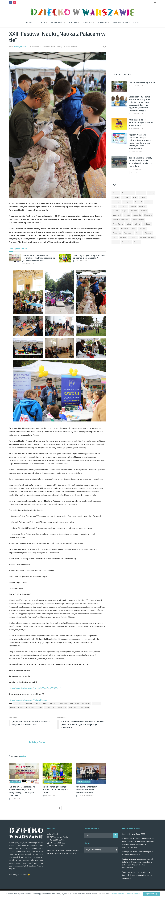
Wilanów (148, 233)
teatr (133, 229)
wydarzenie (73, 707)
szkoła (115, 229)
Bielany (151, 193)
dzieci (135, 197)
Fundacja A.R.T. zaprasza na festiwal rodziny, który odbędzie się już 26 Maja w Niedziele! (39, 258)
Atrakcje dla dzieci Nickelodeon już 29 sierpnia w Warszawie (142, 122)
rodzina (137, 224)
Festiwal (29, 703)
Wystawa (85, 707)
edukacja (116, 202)
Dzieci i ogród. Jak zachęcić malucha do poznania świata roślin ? (89, 256)
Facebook (138, 202)
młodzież (86, 703)
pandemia (137, 215)
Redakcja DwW (20, 47)
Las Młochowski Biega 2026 (142, 82)
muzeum (96, 703)
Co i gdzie (40, 22)
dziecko (143, 197)
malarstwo (74, 703)
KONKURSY (87, 22)
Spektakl (147, 224)
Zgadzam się (151, 894)
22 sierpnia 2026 (136, 86)
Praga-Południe (138, 220)
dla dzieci (125, 197)
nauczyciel (117, 215)
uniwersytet (50, 707)
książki (124, 211)
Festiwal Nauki (41, 703)
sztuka (39, 707)
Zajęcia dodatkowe (147, 237)
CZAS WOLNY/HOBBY (53, 782)
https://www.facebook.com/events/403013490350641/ (34, 688)
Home (29, 22)
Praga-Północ (118, 224)
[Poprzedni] (55, 808)
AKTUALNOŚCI (84, 782)
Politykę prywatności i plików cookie (126, 893)
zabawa (123, 237)
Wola (115, 237)
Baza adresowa (120, 22)
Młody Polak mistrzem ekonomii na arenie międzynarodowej (86, 789)
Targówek (124, 229)
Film (114, 206)
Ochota (127, 215)
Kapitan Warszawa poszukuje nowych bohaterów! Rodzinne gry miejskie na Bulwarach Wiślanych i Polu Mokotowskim (141, 141)
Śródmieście (126, 242)
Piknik (20, 707)
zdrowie (115, 242)
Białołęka (141, 193)
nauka (12, 707)
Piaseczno (148, 215)
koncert (115, 211)
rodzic (129, 224)
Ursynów (142, 229)
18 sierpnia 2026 (136, 129)
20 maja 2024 (29, 264)
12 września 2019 (37, 47)
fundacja (122, 206)
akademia (19, 703)
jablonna (63, 703)
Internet (142, 206)
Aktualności (57, 22)
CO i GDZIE (50, 47)
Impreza (133, 206)
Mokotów (134, 211)
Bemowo (116, 193)
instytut (53, 703)
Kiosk (136, 22)
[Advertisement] (134, 49)
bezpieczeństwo (128, 193)
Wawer (138, 233)
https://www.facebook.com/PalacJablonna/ (28, 700)
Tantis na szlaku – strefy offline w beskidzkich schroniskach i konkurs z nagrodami (140, 161)
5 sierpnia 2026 (136, 152)
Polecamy (102, 22)
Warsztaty (62, 707)
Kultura (73, 22)
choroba (116, 197)
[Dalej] (60, 808)
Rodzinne (30, 707)
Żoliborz (137, 242)
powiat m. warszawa (121, 220)
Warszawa (117, 233)
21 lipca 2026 (135, 169)
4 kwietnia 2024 (80, 261)
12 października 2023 (85, 796)
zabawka (133, 237)
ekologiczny (127, 202)
